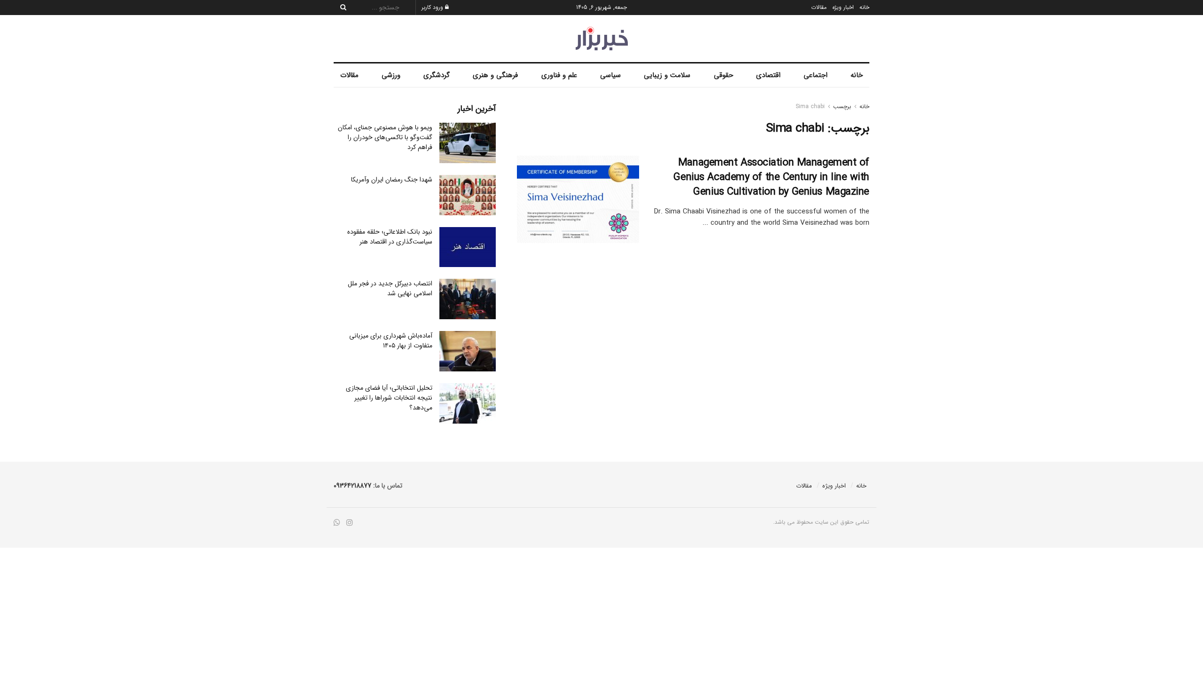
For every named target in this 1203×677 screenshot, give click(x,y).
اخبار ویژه (843, 7)
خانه (864, 7)
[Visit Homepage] (602, 38)
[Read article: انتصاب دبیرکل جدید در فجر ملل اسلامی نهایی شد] (467, 299)
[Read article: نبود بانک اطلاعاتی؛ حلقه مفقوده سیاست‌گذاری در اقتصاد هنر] (467, 247)
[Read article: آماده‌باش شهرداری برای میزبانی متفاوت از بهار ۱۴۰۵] (467, 351)
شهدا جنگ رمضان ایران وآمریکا (391, 179)
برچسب (842, 106)
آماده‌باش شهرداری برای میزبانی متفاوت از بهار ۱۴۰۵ (390, 341)
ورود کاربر (433, 7)
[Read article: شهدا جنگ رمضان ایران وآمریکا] (467, 195)
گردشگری (436, 75)
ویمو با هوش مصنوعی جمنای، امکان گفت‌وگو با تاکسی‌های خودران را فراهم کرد (385, 137)
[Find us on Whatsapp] (337, 523)
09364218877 (352, 485)
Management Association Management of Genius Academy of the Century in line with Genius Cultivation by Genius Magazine (771, 177)
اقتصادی (768, 75)
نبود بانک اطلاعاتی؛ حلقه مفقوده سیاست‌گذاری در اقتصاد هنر (389, 237)
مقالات (819, 7)
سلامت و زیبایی (667, 75)
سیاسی (610, 75)
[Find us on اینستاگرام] (349, 523)
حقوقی (723, 75)
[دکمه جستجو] (341, 7)
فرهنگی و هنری (495, 75)
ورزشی (391, 75)
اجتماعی (816, 75)
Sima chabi (810, 106)
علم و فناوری (559, 75)
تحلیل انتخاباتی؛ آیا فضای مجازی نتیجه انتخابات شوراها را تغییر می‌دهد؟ (389, 398)
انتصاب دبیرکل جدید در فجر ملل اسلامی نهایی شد (390, 288)
